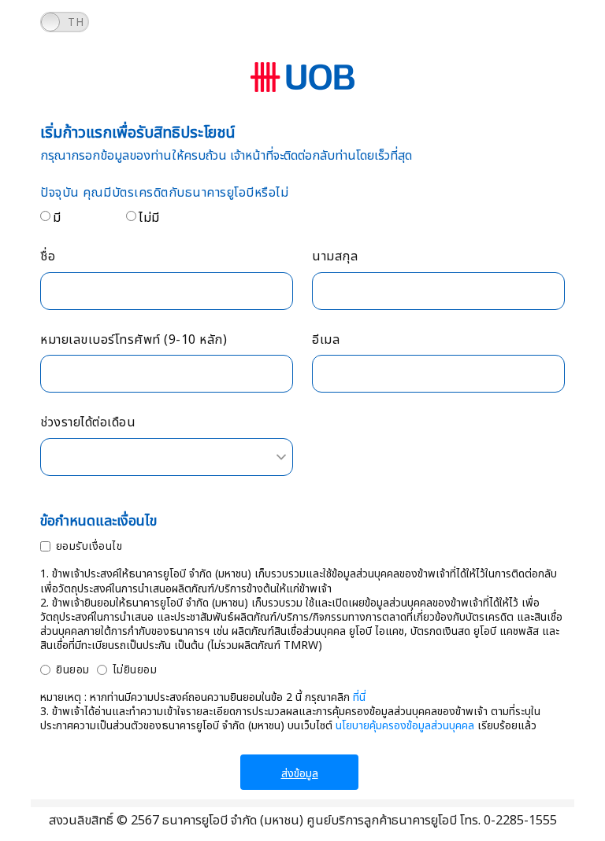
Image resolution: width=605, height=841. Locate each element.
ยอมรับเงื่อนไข (89, 546)
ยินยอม (73, 670)
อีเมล (326, 340)
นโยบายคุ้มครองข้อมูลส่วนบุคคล (405, 725)
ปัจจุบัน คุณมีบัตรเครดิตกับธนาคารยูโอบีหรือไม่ (164, 193)
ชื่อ (47, 257)
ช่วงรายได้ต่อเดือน (87, 423)
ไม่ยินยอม (135, 670)
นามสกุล (335, 257)
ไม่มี (149, 217)
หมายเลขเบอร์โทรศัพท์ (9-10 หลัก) (133, 340)
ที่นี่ (359, 697)
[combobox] (166, 457)
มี (57, 217)
